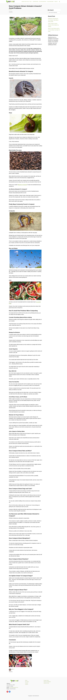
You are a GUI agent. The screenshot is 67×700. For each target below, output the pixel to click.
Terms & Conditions (47, 681)
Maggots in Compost (22, 184)
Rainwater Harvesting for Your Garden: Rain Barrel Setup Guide (53, 20)
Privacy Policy (46, 680)
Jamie (11, 9)
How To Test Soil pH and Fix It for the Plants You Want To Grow (54, 30)
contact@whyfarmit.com (13, 687)
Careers (26, 684)
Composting (10, 671)
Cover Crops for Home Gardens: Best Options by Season (53, 25)
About (26, 680)
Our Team (27, 681)
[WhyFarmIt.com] (13, 1)
